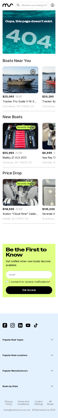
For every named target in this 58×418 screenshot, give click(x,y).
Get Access (29, 290)
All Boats (50, 402)
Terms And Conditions (23, 402)
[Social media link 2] (12, 325)
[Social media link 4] (28, 325)
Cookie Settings (38, 402)
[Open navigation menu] (52, 5)
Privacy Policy (9, 402)
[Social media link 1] (5, 325)
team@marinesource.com (17, 409)
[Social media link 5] (36, 325)
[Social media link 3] (20, 325)
